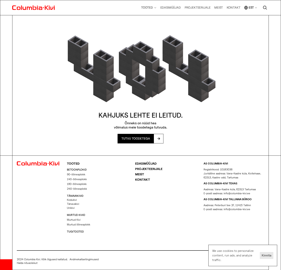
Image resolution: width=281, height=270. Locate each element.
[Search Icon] (265, 7)
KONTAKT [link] (233, 7)
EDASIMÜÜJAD (170, 7)
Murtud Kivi (73, 219)
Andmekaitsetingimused (84, 259)
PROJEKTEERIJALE (198, 7)
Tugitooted (75, 231)
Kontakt (142, 179)
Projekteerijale (148, 169)
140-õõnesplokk (77, 179)
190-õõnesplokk (77, 183)
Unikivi (71, 207)
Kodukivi (72, 199)
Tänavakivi (73, 203)
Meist (139, 174)
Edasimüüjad (146, 163)
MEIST (218, 7)
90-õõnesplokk (76, 174)
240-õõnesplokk (77, 188)
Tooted (73, 163)
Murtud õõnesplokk (78, 224)
